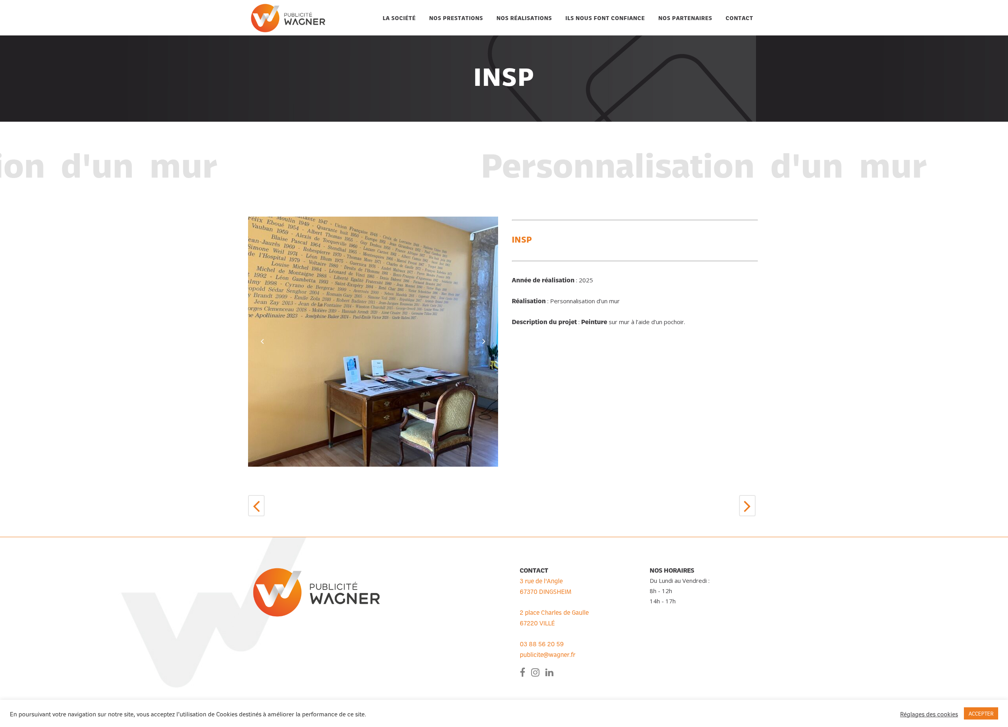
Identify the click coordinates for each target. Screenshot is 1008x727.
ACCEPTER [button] (981, 713)
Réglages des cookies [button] (929, 713)
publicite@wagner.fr (547, 654)
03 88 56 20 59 (542, 643)
